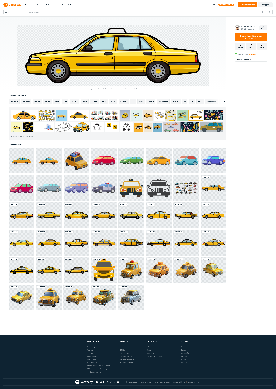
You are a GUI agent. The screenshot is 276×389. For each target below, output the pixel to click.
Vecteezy (90, 350)
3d (185, 101)
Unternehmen (92, 356)
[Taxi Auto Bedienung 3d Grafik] (76, 297)
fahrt (200, 101)
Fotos (39, 5)
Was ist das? (253, 54)
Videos (48, 5)
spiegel (94, 101)
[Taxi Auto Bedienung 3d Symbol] (186, 270)
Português (185, 353)
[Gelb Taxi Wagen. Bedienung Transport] (21, 160)
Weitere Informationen (244, 59)
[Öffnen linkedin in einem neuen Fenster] (104, 382)
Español (184, 350)
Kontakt (149, 350)
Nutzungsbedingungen (162, 382)
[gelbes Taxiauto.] (104, 270)
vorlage (37, 101)
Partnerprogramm (126, 353)
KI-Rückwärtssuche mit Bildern (98, 366)
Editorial (60, 5)
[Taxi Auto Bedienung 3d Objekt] (49, 297)
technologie (211, 101)
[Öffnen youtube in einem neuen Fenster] (118, 382)
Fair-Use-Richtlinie (193, 382)
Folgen (263, 29)
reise (57, 101)
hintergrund (163, 101)
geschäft (176, 101)
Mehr (70, 5)
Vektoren (28, 5)
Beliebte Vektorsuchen (128, 356)
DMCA (122, 350)
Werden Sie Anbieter (154, 356)
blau (65, 101)
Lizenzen (123, 347)
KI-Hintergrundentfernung (97, 369)
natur (104, 101)
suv (133, 101)
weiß (141, 101)
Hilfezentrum (151, 347)
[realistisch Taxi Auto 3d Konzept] (131, 297)
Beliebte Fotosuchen (127, 359)
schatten (123, 101)
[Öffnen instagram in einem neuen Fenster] (101, 382)
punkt (113, 101)
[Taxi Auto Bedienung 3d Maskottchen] (159, 270)
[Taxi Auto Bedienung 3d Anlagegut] (21, 297)
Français (184, 359)
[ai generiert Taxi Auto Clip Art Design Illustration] (213, 188)
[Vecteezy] (12, 5)
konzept (74, 101)
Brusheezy (91, 347)
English (184, 347)
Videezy (90, 353)
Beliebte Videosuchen (128, 362)
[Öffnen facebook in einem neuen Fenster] (97, 382)
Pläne (215, 5)
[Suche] (263, 12)
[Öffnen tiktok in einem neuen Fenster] (111, 382)
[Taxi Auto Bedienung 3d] (131, 270)
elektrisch (14, 101)
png (191, 101)
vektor (47, 101)
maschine (26, 101)
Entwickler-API (92, 362)
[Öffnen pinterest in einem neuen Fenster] (107, 382)
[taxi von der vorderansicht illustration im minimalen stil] (131, 188)
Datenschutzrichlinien (179, 382)
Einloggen (265, 5)
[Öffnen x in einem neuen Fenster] (114, 382)
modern (151, 101)
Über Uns (150, 353)
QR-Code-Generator (94, 372)
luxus (84, 101)
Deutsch (184, 356)
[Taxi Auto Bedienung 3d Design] (213, 270)
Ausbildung (91, 359)
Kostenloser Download (251, 37)
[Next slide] (222, 101)
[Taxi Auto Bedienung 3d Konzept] (103, 297)
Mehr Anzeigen (211, 127)
